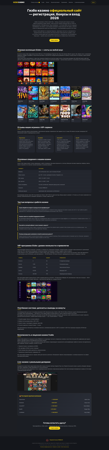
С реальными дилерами (79, 2)
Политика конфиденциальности (46, 446)
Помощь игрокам (35, 2)
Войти (93, 2)
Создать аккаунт (54, 428)
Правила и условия (56, 446)
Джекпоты (71, 2)
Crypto (43, 2)
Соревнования (64, 2)
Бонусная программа (55, 2)
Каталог (47, 2)
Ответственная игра (65, 446)
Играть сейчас (54, 40)
